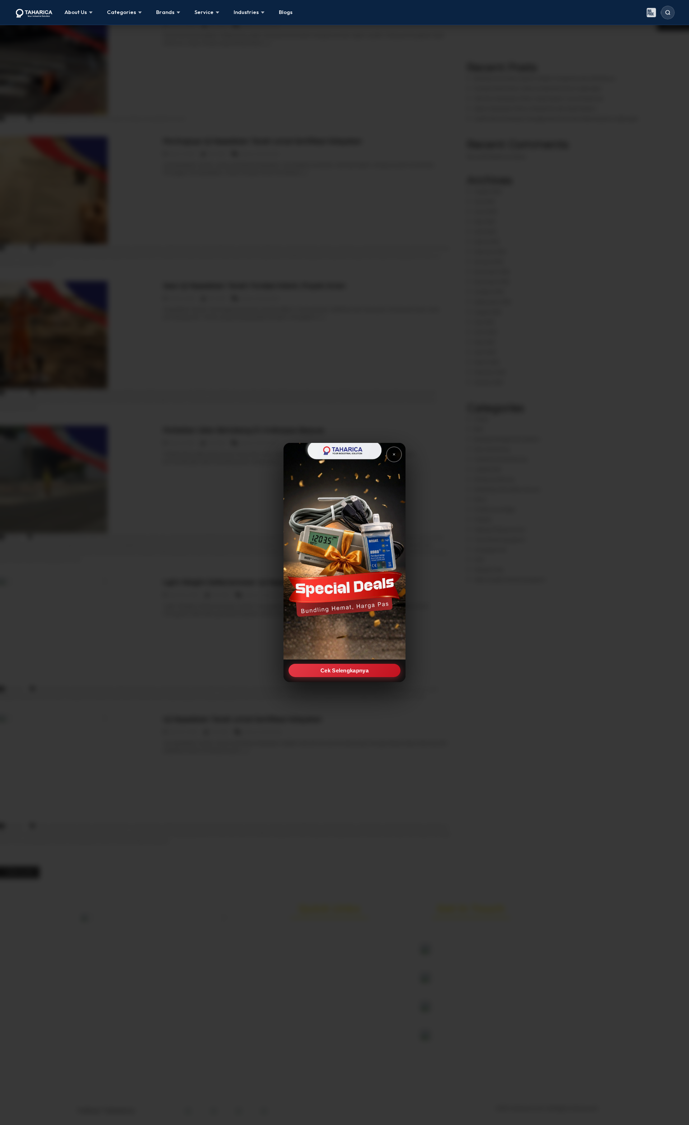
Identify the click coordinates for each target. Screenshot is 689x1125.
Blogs (285, 12)
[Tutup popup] (394, 454)
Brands (165, 12)
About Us (76, 12)
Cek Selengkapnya (344, 670)
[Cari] (668, 12)
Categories (121, 12)
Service (204, 12)
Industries (246, 12)
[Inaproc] (651, 13)
